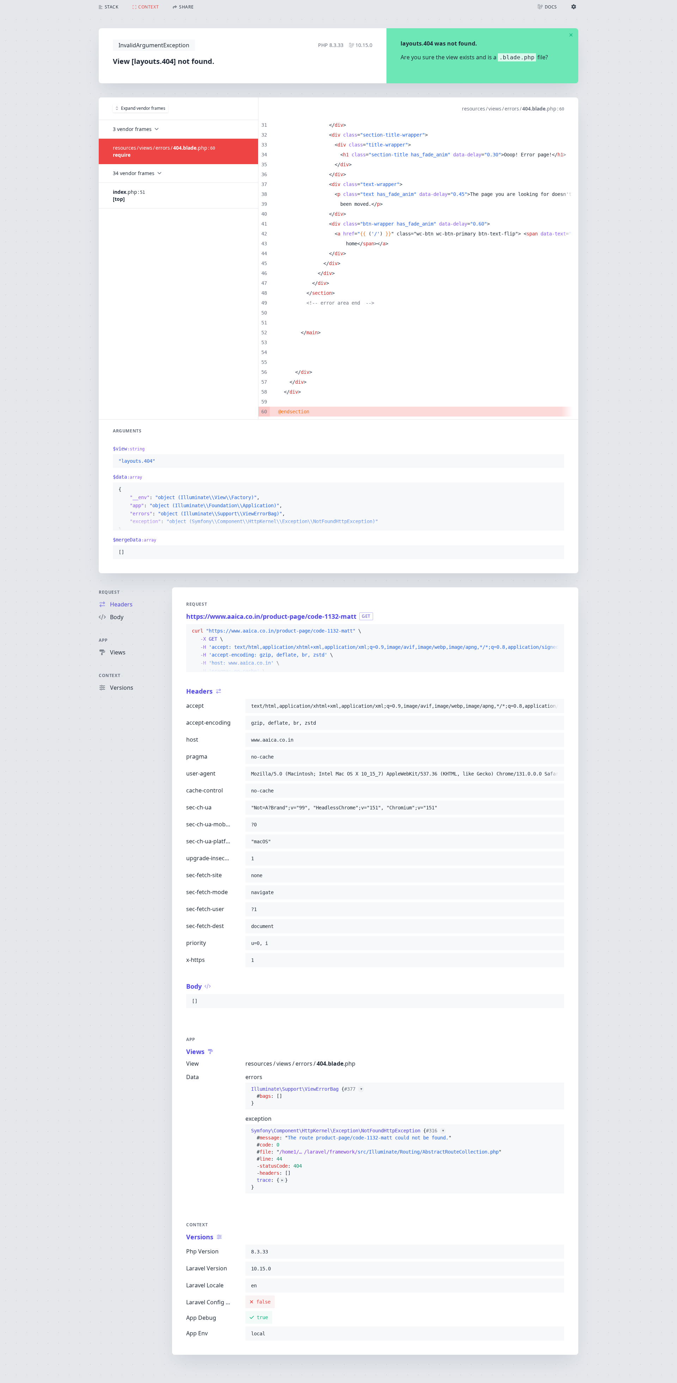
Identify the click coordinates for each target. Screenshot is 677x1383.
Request (109, 592)
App (103, 640)
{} (306, 1096)
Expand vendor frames (143, 108)
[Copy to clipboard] (555, 461)
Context (109, 675)
